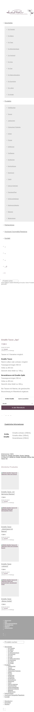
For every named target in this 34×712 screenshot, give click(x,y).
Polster (10, 140)
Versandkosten (9, 625)
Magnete (10, 212)
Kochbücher (11, 160)
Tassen (10, 114)
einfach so (12, 457)
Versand (6, 501)
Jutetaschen (11, 121)
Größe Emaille (9, 399)
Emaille (18, 457)
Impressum (8, 620)
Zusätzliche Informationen (14, 424)
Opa (33, 457)
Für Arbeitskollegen (13, 49)
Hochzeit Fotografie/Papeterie (16, 232)
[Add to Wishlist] (2, 415)
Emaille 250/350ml (13, 455)
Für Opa (10, 68)
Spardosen (11, 173)
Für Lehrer (11, 88)
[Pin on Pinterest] (10, 415)
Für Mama (11, 36)
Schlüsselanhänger (13, 199)
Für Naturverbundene (14, 75)
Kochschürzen (12, 166)
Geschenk (23, 457)
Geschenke (9, 23)
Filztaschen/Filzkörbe (14, 127)
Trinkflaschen (11, 108)
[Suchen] (5, 246)
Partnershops (9, 225)
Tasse (3, 458)
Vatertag (26, 455)
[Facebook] (5, 633)
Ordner (10, 134)
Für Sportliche (12, 81)
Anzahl (5, 403)
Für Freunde (11, 29)
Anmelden (8, 702)
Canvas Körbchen (13, 186)
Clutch (9, 179)
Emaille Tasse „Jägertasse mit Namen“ (7, 529)
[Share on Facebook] (6, 415)
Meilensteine (11, 218)
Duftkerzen (11, 147)
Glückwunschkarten (13, 205)
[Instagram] (5, 635)
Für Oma (10, 62)
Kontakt (7, 238)
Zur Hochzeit (11, 55)
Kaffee (29, 457)
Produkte (8, 101)
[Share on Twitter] (8, 415)
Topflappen (11, 153)
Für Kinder (11, 94)
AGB (6, 622)
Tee (6, 458)
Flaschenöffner (12, 192)
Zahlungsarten (9, 628)
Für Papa (10, 42)
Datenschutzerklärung (11, 623)
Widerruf (7, 626)
